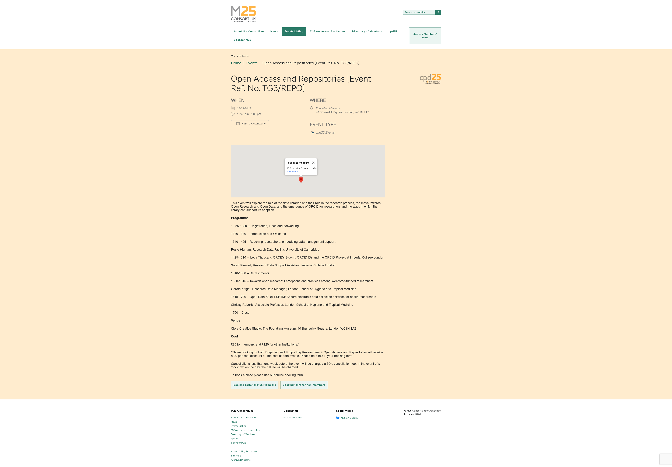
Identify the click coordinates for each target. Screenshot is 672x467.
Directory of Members (367, 31)
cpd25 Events (325, 132)
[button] (301, 180)
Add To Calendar (252, 124)
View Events (292, 171)
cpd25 (393, 31)
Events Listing (294, 31)
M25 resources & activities (327, 31)
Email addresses (293, 417)
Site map (236, 455)
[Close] (313, 162)
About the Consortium (249, 31)
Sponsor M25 (242, 39)
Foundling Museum (328, 108)
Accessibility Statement (244, 451)
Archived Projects (241, 459)
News (274, 31)
